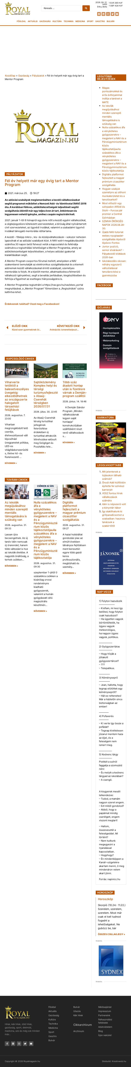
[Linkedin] (103, 14)
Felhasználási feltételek (105, 1021)
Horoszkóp (105, 899)
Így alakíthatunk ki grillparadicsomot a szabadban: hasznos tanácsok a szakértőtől (113, 518)
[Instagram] (108, 14)
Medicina (80, 21)
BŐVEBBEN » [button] (11, 463)
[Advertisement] (65, 49)
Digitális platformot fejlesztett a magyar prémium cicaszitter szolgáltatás (74, 511)
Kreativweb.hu (119, 1061)
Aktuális (33, 21)
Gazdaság (45, 21)
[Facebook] (99, 14)
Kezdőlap (10, 75)
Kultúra (57, 21)
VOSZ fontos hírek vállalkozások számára (112, 497)
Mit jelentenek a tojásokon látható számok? (111, 475)
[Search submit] (86, 8)
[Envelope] (117, 14)
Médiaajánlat (105, 1007)
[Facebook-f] (7, 1043)
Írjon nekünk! (105, 1035)
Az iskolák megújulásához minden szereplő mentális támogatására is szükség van (16, 511)
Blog (100, 1031)
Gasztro (100, 21)
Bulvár (110, 21)
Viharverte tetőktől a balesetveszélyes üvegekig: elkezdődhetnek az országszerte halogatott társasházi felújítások (17, 396)
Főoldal (21, 21)
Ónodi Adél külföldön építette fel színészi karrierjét (114, 486)
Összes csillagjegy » (111, 934)
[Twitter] (112, 14)
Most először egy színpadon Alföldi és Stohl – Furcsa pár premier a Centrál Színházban (113, 210)
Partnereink (104, 1015)
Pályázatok (38, 75)
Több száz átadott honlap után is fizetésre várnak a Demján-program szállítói (75, 389)
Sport (90, 21)
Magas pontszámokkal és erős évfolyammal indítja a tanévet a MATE (112, 95)
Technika (68, 21)
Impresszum (104, 1011)
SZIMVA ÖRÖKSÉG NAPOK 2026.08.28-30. (113, 225)
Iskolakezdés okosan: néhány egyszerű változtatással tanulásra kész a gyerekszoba (114, 268)
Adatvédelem (105, 1026)
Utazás (77, 1011)
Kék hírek (78, 1015)
